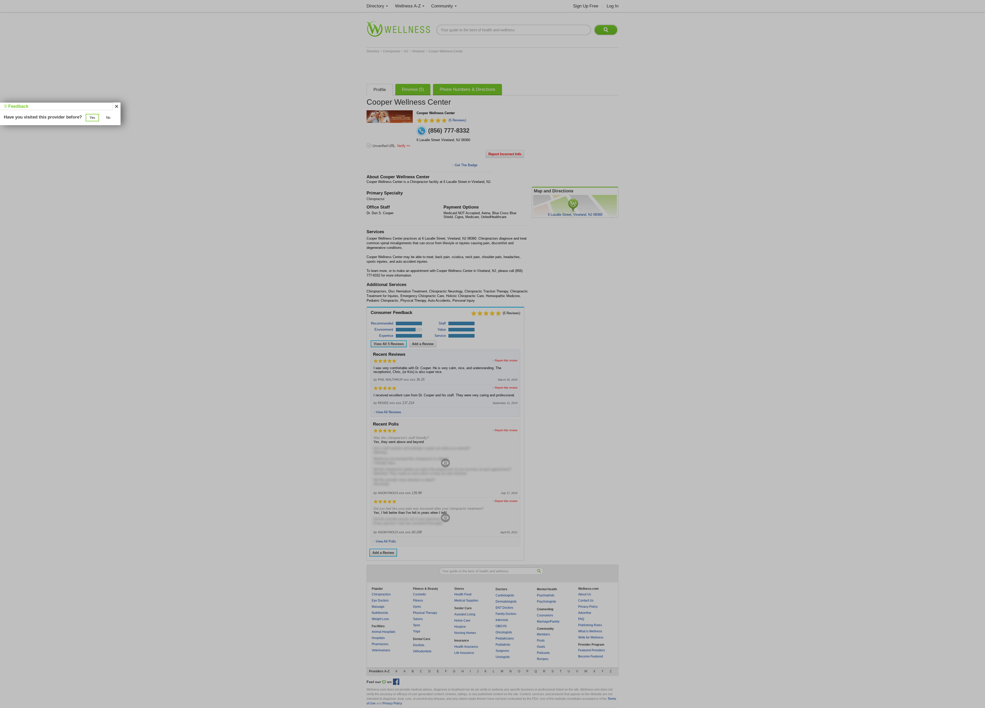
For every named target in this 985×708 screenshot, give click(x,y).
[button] (92, 117)
